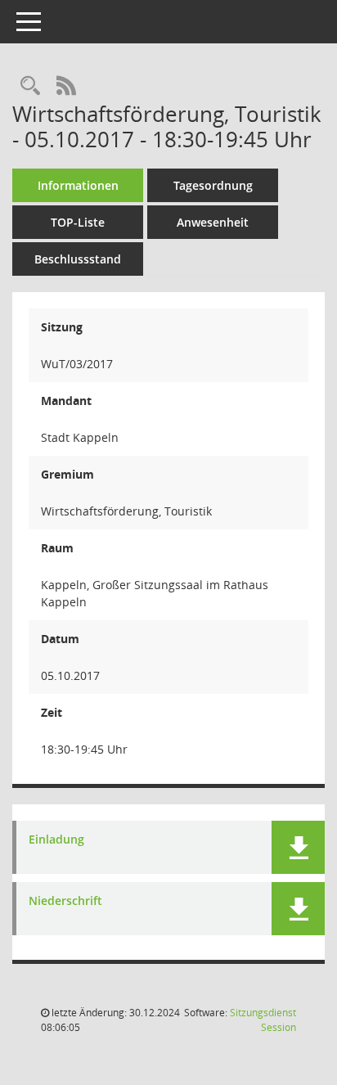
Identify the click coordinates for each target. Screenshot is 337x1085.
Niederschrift (65, 901)
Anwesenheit (213, 222)
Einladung (56, 840)
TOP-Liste (78, 222)
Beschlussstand (77, 259)
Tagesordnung (213, 185)
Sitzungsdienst (263, 1020)
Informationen (78, 185)
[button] (298, 847)
